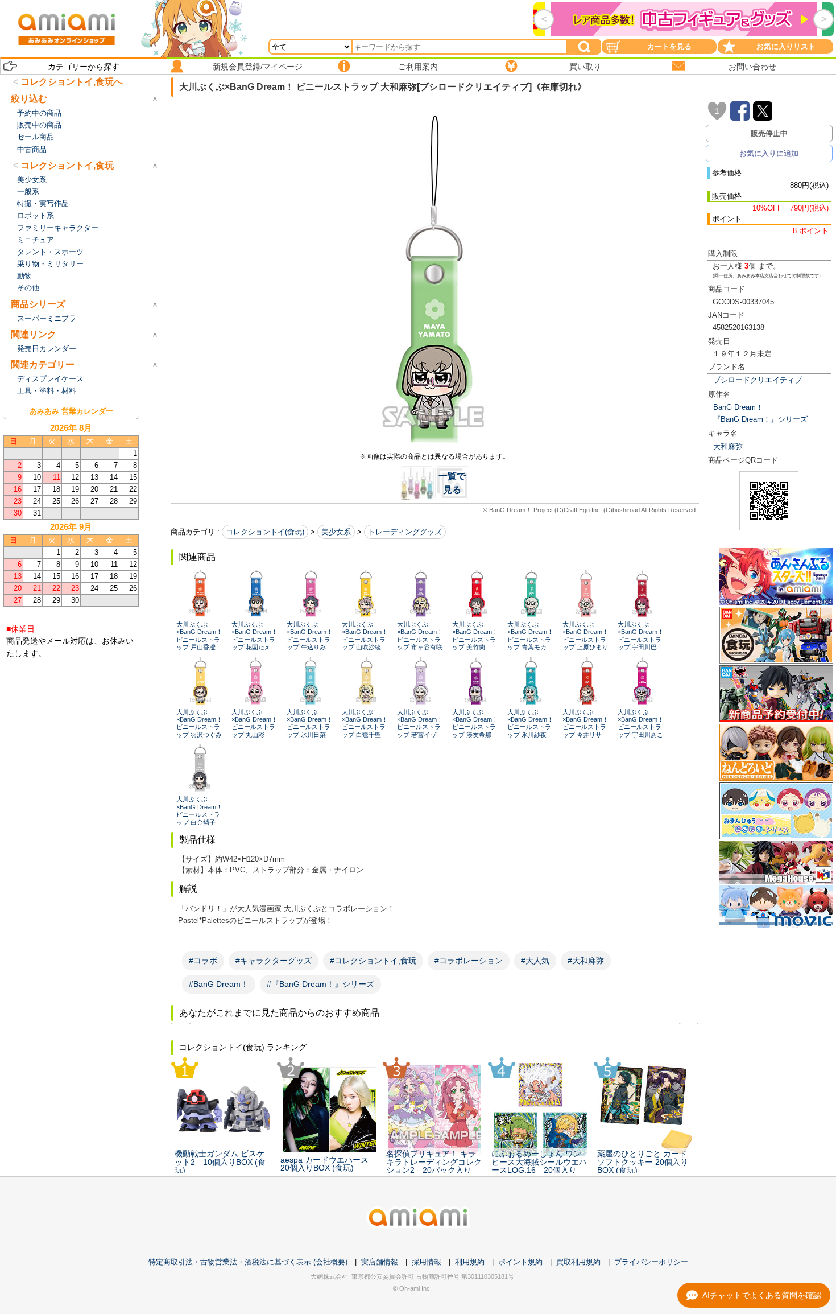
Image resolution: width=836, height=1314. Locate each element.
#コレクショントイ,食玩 (373, 960)
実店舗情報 (379, 1262)
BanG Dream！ (738, 407)
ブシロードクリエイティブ (757, 380)
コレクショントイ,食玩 (67, 165)
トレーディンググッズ (405, 532)
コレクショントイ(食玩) (265, 532)
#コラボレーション (468, 960)
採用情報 (426, 1262)
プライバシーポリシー (651, 1262)
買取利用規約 (578, 1262)
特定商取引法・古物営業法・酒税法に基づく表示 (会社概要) (247, 1262)
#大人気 (535, 960)
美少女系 (336, 532)
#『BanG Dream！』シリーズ (320, 983)
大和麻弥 (728, 446)
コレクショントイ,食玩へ (71, 81)
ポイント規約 (520, 1262)
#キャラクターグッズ (273, 960)
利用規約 (470, 1262)
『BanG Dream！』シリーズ (760, 419)
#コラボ (203, 960)
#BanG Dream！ (219, 983)
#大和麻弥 (586, 960)
